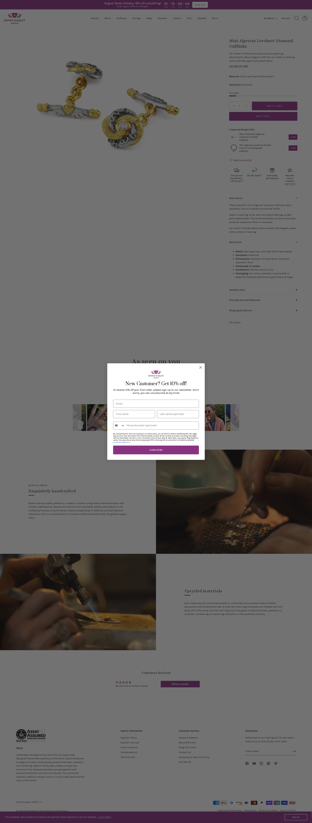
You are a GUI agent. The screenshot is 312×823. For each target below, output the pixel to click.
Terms (127, 442)
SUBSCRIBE (156, 449)
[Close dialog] (200, 367)
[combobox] (119, 425)
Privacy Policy (118, 442)
